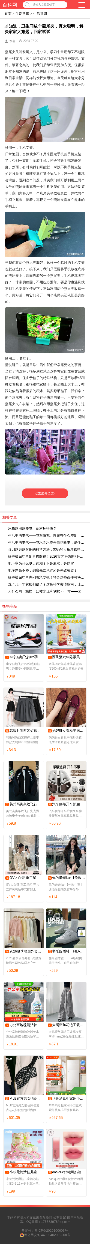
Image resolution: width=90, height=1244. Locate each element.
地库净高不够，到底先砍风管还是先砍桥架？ (42, 570)
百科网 (10, 4)
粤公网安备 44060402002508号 (47, 1235)
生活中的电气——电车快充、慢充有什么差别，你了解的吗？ (46, 535)
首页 (8, 14)
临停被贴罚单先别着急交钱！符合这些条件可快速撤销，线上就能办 (46, 577)
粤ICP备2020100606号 (51, 1230)
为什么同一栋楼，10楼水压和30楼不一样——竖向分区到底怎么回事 (46, 591)
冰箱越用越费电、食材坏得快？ (32, 528)
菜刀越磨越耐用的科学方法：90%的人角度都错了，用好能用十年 (46, 549)
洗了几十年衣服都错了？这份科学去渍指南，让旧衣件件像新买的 (46, 584)
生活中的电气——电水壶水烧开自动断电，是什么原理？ (46, 542)
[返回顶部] (80, 1115)
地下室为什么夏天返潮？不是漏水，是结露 (41, 563)
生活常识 (22, 14)
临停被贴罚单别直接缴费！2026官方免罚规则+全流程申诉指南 (46, 556)
